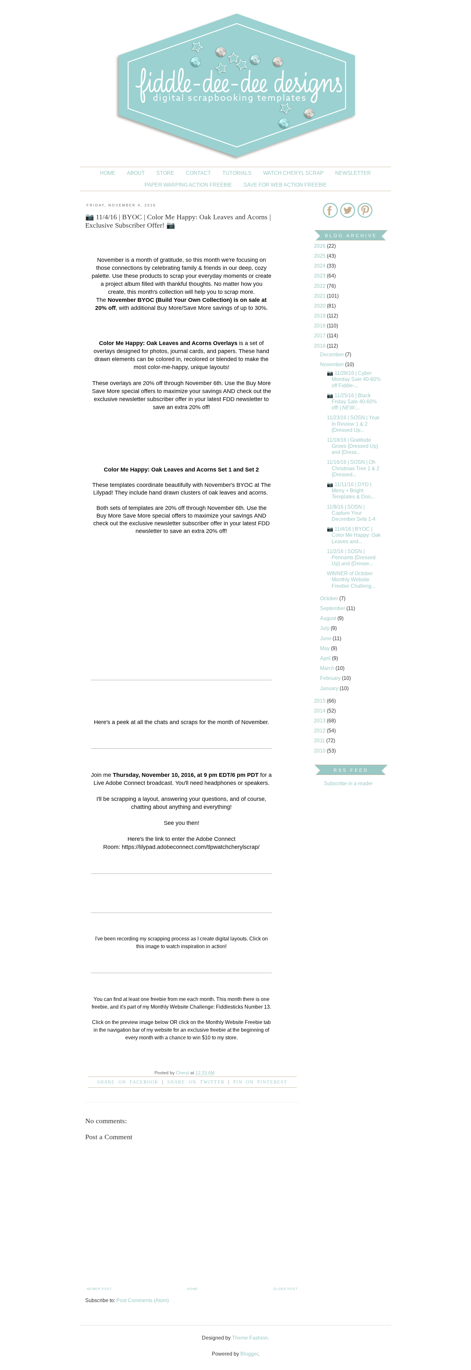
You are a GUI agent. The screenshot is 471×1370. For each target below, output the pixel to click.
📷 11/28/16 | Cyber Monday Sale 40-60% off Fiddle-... (354, 379)
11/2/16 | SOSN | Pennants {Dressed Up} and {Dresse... (351, 557)
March (327, 668)
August (328, 618)
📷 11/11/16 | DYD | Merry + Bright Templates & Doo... (351, 490)
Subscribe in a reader (348, 783)
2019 (320, 315)
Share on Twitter (196, 1081)
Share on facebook (128, 1081)
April (326, 658)
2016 (320, 346)
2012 (320, 730)
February (331, 678)
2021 (320, 296)
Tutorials (237, 173)
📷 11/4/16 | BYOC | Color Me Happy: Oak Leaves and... (354, 535)
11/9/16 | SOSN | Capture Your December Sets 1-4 (351, 513)
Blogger (249, 1354)
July (325, 628)
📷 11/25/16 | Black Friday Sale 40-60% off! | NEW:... (352, 401)
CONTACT (198, 173)
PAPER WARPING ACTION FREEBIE (188, 185)
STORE (165, 173)
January (330, 688)
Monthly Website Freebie (234, 1022)
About (136, 173)
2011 (320, 740)
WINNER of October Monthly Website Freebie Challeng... (351, 579)
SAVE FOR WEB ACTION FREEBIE (285, 185)
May (325, 648)
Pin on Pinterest (260, 1081)
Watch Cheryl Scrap (293, 173)
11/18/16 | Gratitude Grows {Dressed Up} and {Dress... (352, 446)
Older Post (285, 1289)
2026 (320, 246)
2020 (320, 306)
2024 (320, 266)
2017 (320, 335)
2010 (320, 751)
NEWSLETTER (353, 173)
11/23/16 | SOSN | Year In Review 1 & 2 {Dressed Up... (353, 423)
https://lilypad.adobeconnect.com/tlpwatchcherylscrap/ (191, 847)
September (333, 608)
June (326, 638)
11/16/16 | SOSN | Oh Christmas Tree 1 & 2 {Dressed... (353, 468)
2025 (320, 256)
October (329, 598)
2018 (320, 325)
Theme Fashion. (250, 1338)
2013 (320, 720)
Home (107, 173)
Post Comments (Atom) (142, 1300)
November (332, 364)
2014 (320, 710)
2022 (320, 286)
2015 (320, 701)
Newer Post (99, 1289)
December (332, 354)
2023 (320, 275)
